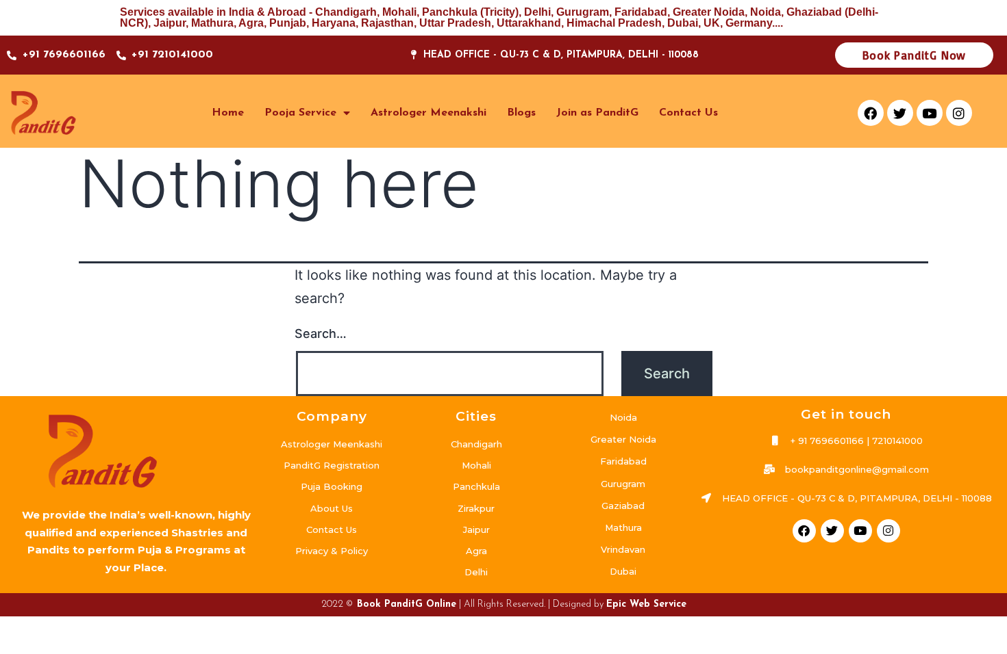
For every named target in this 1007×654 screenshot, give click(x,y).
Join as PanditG (597, 112)
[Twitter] (900, 113)
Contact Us (688, 112)
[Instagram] (959, 113)
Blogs (521, 112)
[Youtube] (930, 113)
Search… (321, 333)
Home (228, 112)
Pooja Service (300, 112)
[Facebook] (871, 113)
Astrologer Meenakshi (428, 112)
